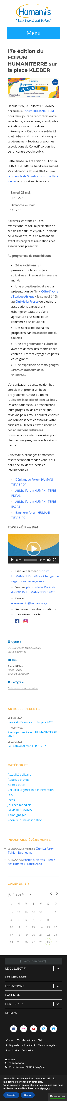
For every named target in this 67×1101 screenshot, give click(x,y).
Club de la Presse (27, 302)
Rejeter (27, 1095)
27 (11, 912)
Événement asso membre (23, 688)
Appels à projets (18, 780)
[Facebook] (13, 1028)
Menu (33, 33)
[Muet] (49, 560)
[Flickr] (23, 1028)
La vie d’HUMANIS (20, 810)
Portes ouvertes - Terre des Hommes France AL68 (31, 862)
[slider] (30, 560)
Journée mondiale (19, 805)
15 (48, 927)
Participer (14, 1004)
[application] (33, 548)
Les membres (16, 977)
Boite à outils (16, 785)
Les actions (14, 986)
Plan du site (12, 1050)
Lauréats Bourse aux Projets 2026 (30, 722)
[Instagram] (43, 1028)
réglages (45, 1088)
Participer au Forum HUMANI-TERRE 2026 (32, 734)
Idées (11, 800)
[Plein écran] (54, 560)
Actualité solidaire (19, 775)
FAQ (40, 1040)
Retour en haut (33, 961)
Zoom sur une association (25, 820)
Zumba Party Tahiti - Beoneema (31, 851)
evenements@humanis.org (29, 603)
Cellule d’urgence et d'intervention (31, 790)
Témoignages (17, 815)
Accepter (11, 1095)
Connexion (28, 1050)
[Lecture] (12, 560)
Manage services (57, 1096)
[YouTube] (33, 1028)
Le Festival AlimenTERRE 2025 (27, 746)
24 (11, 942)
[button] (33, 549)
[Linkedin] (53, 1028)
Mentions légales (47, 1045)
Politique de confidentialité (20, 1045)
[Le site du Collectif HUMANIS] (33, 13)
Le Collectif (15, 968)
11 (18, 927)
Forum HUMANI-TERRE (39, 111)
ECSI (11, 795)
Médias (11, 1013)
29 (48, 942)
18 (18, 934)
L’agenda (12, 995)
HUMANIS (10, 1059)
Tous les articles (26, 1040)
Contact (10, 1040)
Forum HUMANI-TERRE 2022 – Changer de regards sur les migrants (35, 576)
